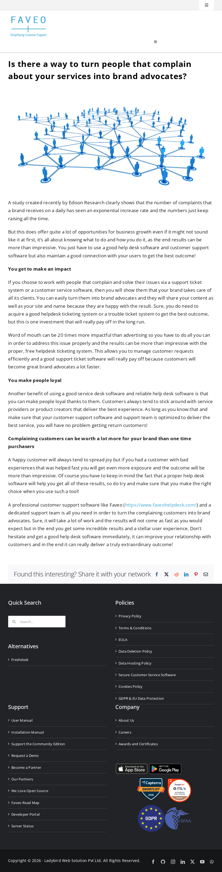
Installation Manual (27, 732)
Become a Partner (26, 767)
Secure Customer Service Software (147, 674)
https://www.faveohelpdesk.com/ (161, 505)
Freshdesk (19, 659)
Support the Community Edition (38, 743)
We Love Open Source (29, 790)
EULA (123, 639)
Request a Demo (25, 755)
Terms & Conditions (135, 627)
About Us (126, 720)
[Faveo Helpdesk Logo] (28, 18)
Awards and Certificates (138, 743)
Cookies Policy (131, 686)
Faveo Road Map (25, 802)
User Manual (21, 720)
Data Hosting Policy (135, 663)
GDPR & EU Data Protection (141, 698)
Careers (125, 732)
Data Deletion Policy (135, 651)
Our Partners (22, 779)
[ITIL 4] (179, 781)
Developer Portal (25, 814)
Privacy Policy (130, 616)
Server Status (22, 826)
